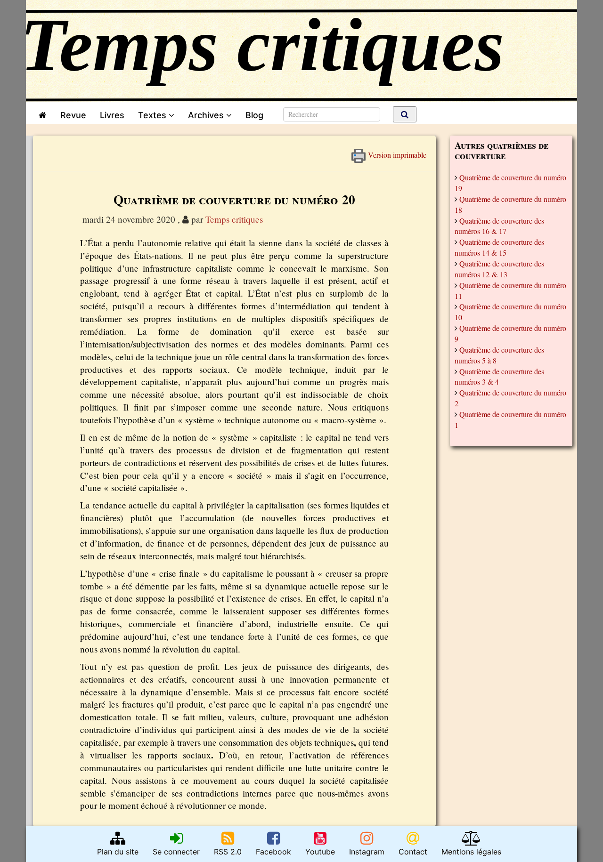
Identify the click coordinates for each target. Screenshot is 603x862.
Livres (112, 115)
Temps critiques (234, 219)
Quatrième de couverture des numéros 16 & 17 (499, 226)
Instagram (366, 851)
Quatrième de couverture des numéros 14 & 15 (499, 247)
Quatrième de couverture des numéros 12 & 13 (499, 268)
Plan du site (118, 851)
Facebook (273, 851)
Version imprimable (396, 152)
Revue (73, 115)
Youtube (320, 851)
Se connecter (176, 851)
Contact (413, 851)
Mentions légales (471, 851)
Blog (256, 115)
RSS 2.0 (228, 851)
